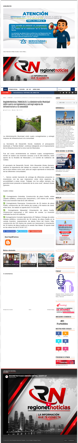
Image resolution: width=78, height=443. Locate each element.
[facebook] (60, 92)
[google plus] (75, 92)
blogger (31, 440)
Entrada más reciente (8, 309)
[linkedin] (72, 92)
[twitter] (63, 92)
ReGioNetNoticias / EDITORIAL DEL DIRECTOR (26, 92)
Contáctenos (71, 440)
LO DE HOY (20, 110)
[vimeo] (66, 92)
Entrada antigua (50, 309)
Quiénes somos (36, 89)
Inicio (5, 89)
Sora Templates (13, 440)
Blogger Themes (37, 440)
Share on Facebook (10, 231)
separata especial (13, 89)
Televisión (21, 89)
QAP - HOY (28, 89)
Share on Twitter (23, 231)
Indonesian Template (21, 440)
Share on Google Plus (36, 231)
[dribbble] (69, 92)
